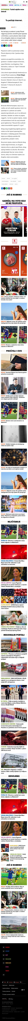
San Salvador (13, 181)
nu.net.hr (23, 1011)
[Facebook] (2, 46)
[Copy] (11, 46)
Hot (7, 955)
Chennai (11, 184)
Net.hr (16, 42)
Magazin (8, 959)
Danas (8, 947)
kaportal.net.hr (19, 1008)
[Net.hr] (11, 999)
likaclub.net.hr (5, 1013)
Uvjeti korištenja (6, 988)
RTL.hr (3, 1003)
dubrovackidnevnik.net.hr (7, 1011)
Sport (7, 951)
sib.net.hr (13, 1008)
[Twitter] (4, 46)
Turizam (3, 178)
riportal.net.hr (14, 1010)
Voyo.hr (11, 1003)
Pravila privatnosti (6, 991)
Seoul (19, 181)
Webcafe (8, 963)
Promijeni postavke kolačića (9, 994)
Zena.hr (7, 1003)
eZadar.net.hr (17, 1011)
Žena (7, 967)
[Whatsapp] (7, 46)
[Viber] (9, 46)
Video (7, 971)
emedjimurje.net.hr (6, 1008)
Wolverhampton (5, 181)
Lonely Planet (4, 184)
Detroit (8, 178)
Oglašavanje (11, 985)
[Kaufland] (14, 241)
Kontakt (13, 991)
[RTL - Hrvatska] (4, 999)
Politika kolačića (14, 988)
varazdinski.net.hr (6, 1010)
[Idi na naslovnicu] (13, 3)
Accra (16, 184)
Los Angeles (14, 178)
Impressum (5, 985)
